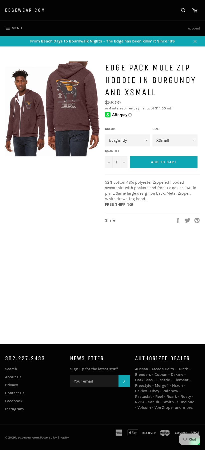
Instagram (14, 409)
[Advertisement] (102, 298)
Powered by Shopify (54, 437)
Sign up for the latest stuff (94, 369)
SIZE (155, 129)
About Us (13, 377)
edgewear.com (25, 10)
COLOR (110, 129)
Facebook (13, 401)
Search (11, 369)
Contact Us (14, 393)
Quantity (112, 151)
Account (194, 28)
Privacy (11, 385)
